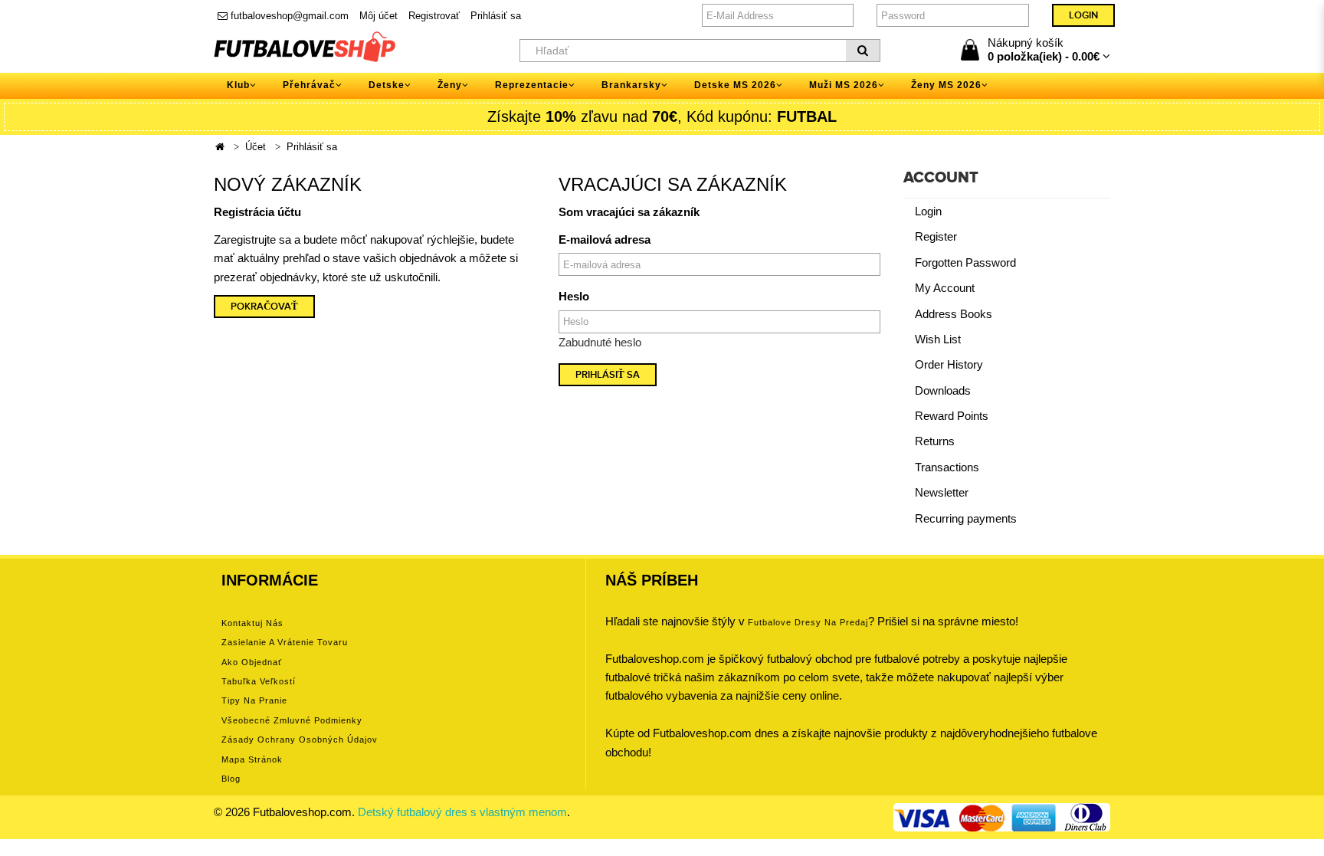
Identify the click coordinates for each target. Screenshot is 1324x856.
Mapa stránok (252, 759)
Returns (935, 441)
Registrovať (434, 15)
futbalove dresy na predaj (808, 622)
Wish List (938, 339)
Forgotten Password (965, 262)
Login (928, 211)
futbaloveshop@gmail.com (288, 15)
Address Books (953, 313)
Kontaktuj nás (252, 623)
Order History (949, 364)
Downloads (943, 390)
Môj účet (378, 15)
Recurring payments (966, 518)
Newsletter (941, 492)
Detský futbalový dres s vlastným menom (462, 811)
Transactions (947, 467)
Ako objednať (251, 662)
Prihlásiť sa (495, 15)
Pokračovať (264, 306)
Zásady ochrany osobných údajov (299, 739)
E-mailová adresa (605, 239)
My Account (945, 287)
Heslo (574, 296)
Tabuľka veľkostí (258, 681)
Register (936, 236)
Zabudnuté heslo (600, 342)
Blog (231, 778)
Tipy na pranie (254, 700)
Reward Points (951, 415)
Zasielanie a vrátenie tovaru (284, 642)
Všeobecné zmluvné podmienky (291, 720)
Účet (255, 147)
